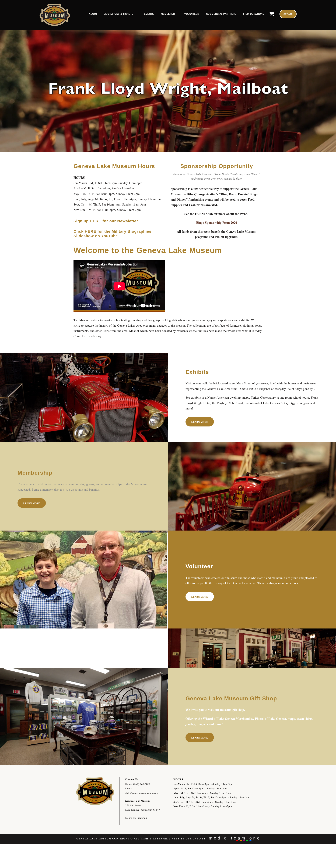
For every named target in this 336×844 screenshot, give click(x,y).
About (93, 14)
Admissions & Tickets (118, 14)
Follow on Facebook (136, 817)
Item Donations (253, 14)
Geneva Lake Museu (136, 801)
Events (149, 14)
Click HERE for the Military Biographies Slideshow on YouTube (112, 233)
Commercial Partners (221, 14)
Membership (169, 14)
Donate (288, 13)
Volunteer (191, 14)
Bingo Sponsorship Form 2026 (216, 222)
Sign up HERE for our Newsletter (106, 221)
